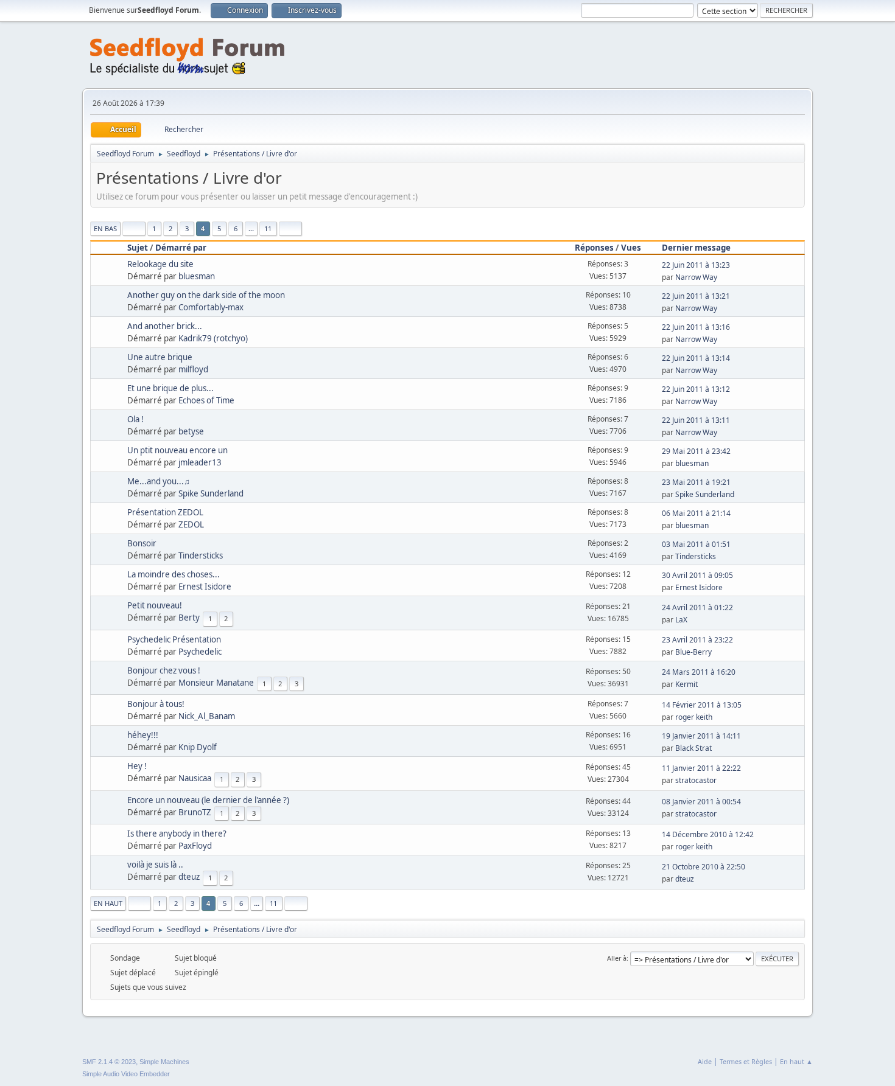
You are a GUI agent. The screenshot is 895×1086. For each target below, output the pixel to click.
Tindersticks (200, 555)
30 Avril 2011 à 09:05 (697, 575)
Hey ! (137, 766)
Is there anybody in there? (176, 833)
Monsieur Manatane (216, 682)
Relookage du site (160, 264)
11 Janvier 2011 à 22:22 (701, 768)
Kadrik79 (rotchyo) (213, 338)
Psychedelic (200, 651)
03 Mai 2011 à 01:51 (696, 544)
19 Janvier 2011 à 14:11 (701, 736)
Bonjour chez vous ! (163, 670)
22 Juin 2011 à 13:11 (696, 420)
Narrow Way (696, 277)
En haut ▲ (796, 1061)
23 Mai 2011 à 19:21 (696, 482)
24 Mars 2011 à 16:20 (698, 672)
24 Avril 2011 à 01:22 (697, 607)
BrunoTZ (194, 812)
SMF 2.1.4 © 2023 (109, 1061)
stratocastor (696, 780)
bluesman (196, 276)
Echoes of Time (206, 400)
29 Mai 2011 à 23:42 (696, 451)
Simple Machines (164, 1061)
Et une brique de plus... (170, 388)
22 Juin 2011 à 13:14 (696, 358)
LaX (681, 619)
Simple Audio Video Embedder (126, 1073)
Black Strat (693, 748)
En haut (108, 903)
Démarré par (180, 247)
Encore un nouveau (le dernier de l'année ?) (208, 800)
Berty (189, 617)
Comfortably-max (211, 307)
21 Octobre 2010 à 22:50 (703, 866)
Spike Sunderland (211, 493)
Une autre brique (159, 357)
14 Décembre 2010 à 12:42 (708, 834)
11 (268, 228)
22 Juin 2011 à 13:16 (696, 327)
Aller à (616, 957)
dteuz (189, 876)
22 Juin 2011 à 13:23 (696, 265)
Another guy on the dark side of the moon (206, 295)
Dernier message (696, 247)
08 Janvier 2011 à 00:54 (701, 801)
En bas (105, 228)
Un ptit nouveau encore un (177, 450)
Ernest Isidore (204, 586)
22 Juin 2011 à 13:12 (696, 389)
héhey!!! (142, 734)
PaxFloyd (195, 845)
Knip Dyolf (197, 747)
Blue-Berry (693, 652)
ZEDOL (191, 524)
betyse (191, 431)
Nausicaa (194, 778)
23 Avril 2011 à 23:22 (697, 640)
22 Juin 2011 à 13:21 (696, 296)
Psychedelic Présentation (174, 639)
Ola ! (135, 419)
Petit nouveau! (154, 605)
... (251, 228)
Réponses (594, 247)
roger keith (693, 717)
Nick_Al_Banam (206, 716)
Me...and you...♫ (158, 481)
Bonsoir (141, 543)
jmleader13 (200, 462)
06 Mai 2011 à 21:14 (696, 513)
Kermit (686, 684)
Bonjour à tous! (155, 703)
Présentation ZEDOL (165, 512)
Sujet (137, 247)
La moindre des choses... (173, 574)
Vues (631, 247)
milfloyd (193, 369)
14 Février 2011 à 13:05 (702, 705)
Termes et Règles (746, 1061)
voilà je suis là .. (155, 864)
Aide (705, 1061)
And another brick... (164, 326)
